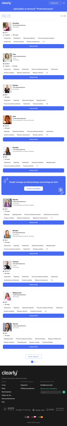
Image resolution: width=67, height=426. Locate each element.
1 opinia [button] (7, 66)
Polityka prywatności (27, 388)
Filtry (4, 16)
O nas (3, 385)
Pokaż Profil (34, 46)
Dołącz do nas (6, 395)
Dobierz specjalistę (33, 188)
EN (25, 417)
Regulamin (24, 385)
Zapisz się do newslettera (48, 388)
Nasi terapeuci (6, 392)
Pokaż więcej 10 (33, 356)
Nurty (3, 388)
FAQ (3, 402)
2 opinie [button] (7, 35)
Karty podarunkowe (8, 398)
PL (32, 417)
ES (39, 417)
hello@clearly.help (46, 385)
